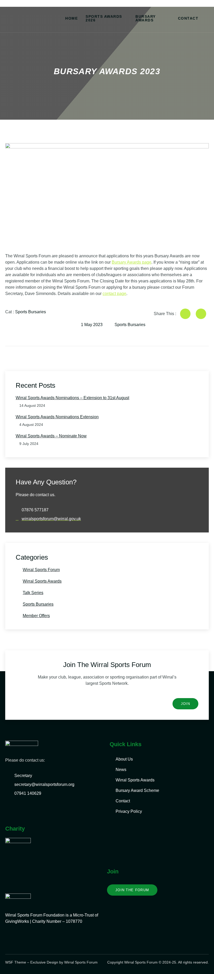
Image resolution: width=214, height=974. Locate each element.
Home (71, 18)
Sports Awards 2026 (104, 18)
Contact (188, 18)
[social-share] (185, 314)
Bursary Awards (145, 18)
